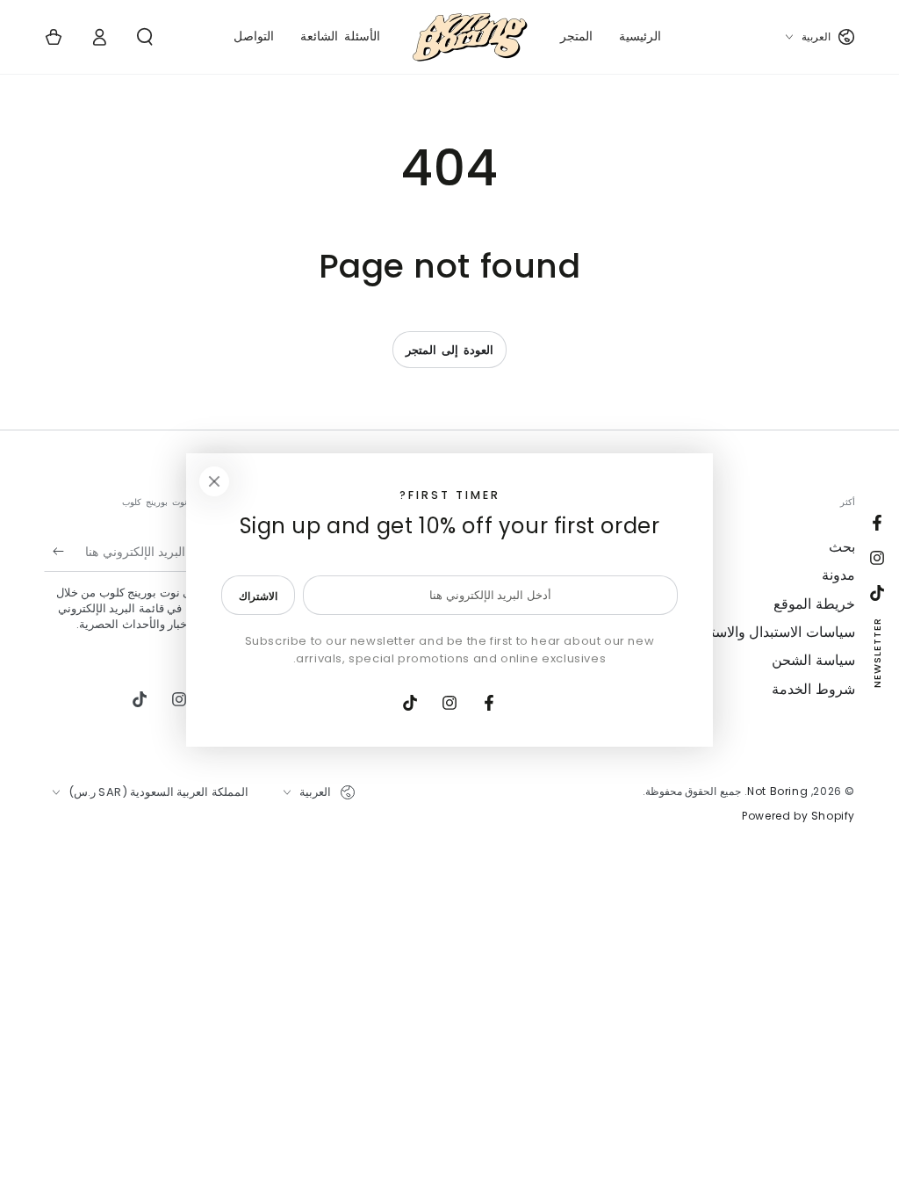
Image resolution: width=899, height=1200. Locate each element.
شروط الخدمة (813, 689)
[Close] (214, 481)
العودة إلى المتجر (449, 350)
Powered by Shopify (798, 816)
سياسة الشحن (813, 660)
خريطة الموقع (814, 604)
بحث (842, 547)
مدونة (838, 575)
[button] (145, 37)
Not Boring (777, 791)
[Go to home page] (470, 37)
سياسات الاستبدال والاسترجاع (768, 632)
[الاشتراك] (54, 551)
